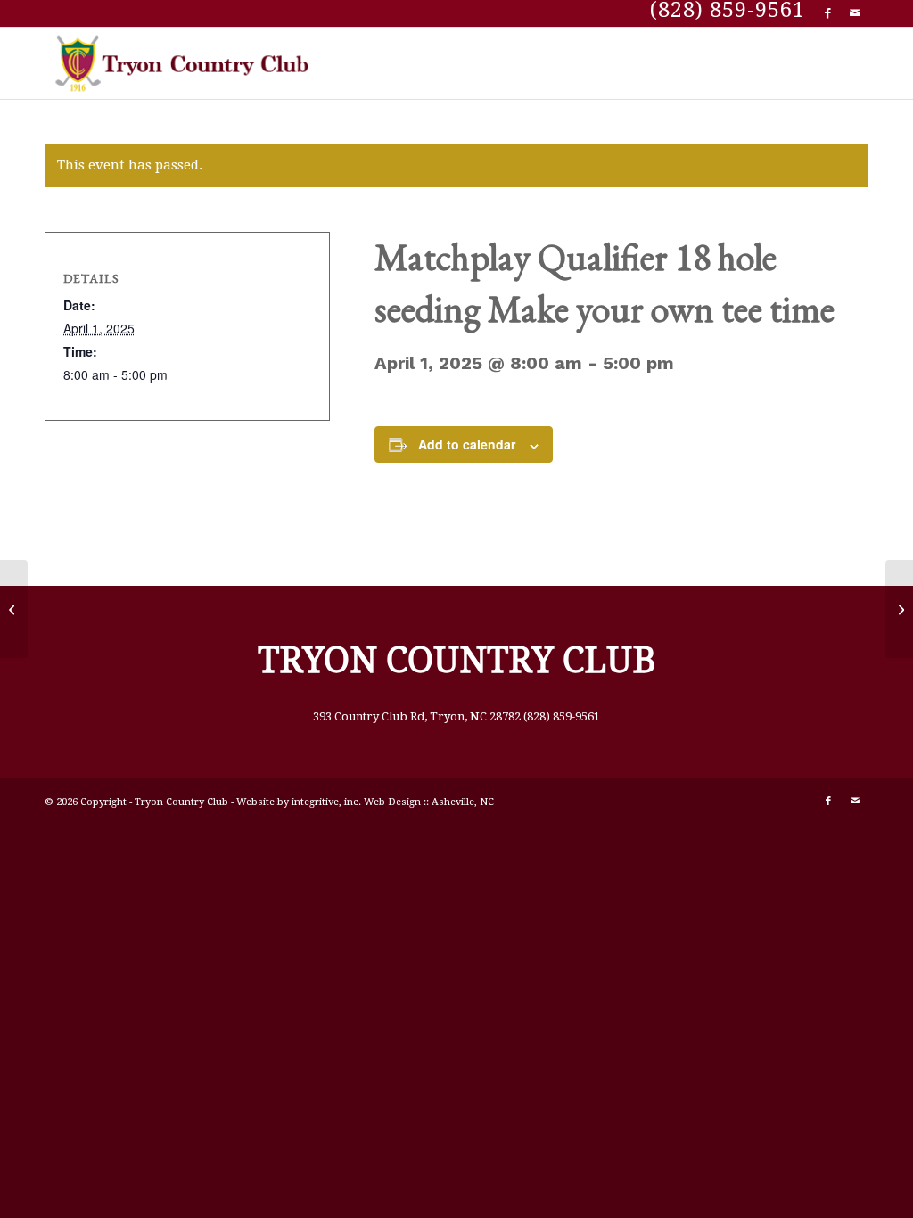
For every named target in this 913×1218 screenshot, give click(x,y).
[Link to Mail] (855, 13)
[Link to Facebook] (828, 13)
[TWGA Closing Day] (14, 609)
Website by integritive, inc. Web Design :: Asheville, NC (365, 802)
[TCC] (186, 63)
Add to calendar (466, 444)
